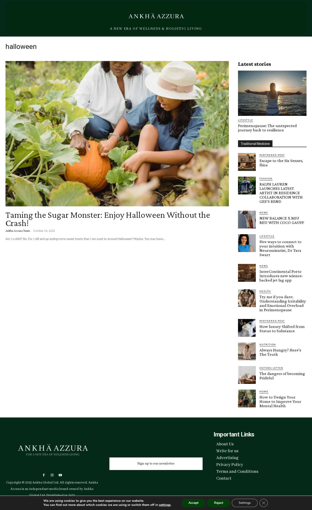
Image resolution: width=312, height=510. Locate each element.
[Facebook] (44, 475)
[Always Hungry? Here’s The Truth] (247, 351)
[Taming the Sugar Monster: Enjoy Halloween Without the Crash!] (117, 133)
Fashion (265, 178)
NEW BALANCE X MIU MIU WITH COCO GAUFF (281, 220)
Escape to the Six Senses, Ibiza (281, 162)
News (263, 212)
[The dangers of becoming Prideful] (247, 375)
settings (165, 505)
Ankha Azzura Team (17, 230)
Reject (218, 503)
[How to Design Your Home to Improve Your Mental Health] (247, 398)
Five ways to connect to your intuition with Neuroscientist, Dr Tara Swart (280, 248)
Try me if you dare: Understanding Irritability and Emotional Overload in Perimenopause (282, 303)
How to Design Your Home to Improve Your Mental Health (280, 401)
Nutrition (13, 204)
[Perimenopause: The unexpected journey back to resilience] (272, 93)
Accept (193, 503)
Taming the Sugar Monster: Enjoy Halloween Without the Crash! (107, 219)
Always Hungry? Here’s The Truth (280, 352)
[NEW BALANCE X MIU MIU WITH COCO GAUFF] (247, 219)
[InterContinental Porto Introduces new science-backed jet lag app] (247, 273)
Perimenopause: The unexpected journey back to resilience (267, 127)
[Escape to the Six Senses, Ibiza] (247, 162)
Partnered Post (272, 155)
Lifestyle (245, 120)
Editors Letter (271, 368)
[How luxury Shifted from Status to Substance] (247, 328)
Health (265, 291)
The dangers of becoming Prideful (282, 375)
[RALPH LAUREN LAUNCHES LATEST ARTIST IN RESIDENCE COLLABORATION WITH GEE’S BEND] (247, 185)
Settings (245, 503)
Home (263, 391)
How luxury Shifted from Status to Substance (282, 328)
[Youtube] (60, 475)
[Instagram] (52, 475)
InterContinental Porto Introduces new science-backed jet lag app (281, 275)
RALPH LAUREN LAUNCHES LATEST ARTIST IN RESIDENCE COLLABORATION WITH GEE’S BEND (281, 193)
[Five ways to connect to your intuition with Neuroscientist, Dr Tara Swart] (247, 243)
